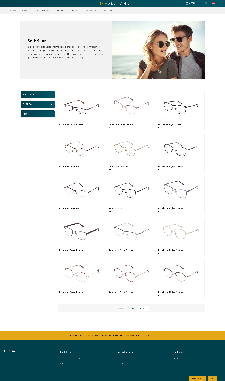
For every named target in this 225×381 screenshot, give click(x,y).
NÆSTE (143, 308)
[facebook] (5, 351)
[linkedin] (13, 351)
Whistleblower (65, 363)
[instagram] (9, 351)
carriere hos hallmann (125, 359)
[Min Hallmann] (114, 3)
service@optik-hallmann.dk (70, 359)
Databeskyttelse (179, 359)
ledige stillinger (122, 363)
